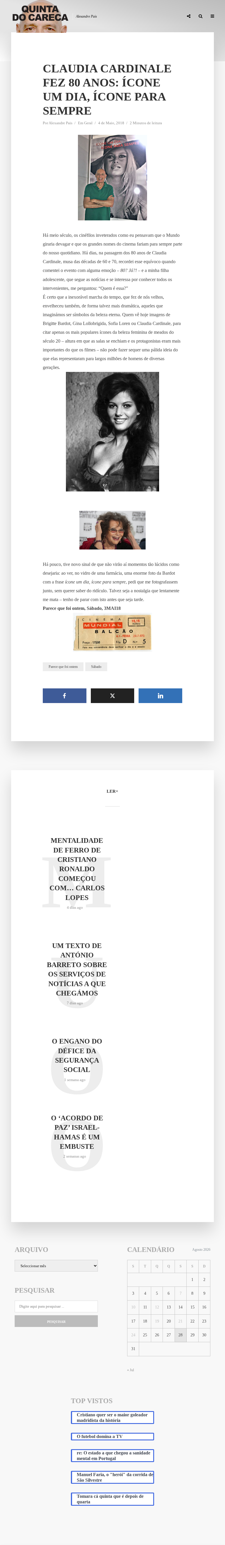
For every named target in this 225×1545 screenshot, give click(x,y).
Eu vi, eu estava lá (162, 16)
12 (157, 1307)
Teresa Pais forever (119, 16)
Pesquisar (56, 1321)
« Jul (130, 1370)
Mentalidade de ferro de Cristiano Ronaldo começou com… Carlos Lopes (77, 869)
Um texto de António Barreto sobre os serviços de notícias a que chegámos (77, 969)
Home (40, 16)
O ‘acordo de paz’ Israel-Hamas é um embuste (77, 1132)
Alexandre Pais (60, 123)
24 (133, 1335)
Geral (88, 123)
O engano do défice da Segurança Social (77, 1055)
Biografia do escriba (73, 16)
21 (180, 1321)
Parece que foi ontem (63, 667)
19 (157, 1321)
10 (133, 1307)
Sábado (96, 667)
